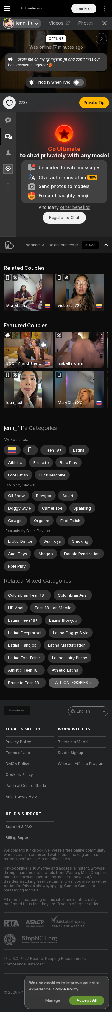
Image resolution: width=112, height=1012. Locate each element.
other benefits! (75, 207)
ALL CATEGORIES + (73, 682)
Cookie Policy (65, 989)
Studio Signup (70, 753)
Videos (60, 23)
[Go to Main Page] (35, 8)
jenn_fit (13, 428)
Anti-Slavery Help (21, 796)
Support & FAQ (19, 827)
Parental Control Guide (26, 785)
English (83, 711)
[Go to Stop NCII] (40, 939)
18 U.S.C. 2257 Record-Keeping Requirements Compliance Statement (45, 961)
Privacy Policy (18, 742)
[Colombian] (12, 450)
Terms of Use (18, 753)
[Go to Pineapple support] (10, 939)
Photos (89, 23)
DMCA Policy (17, 764)
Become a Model (73, 742)
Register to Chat (64, 217)
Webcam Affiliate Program (81, 764)
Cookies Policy (19, 775)
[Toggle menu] (7, 8)
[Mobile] (30, 450)
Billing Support (19, 838)
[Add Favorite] (9, 102)
